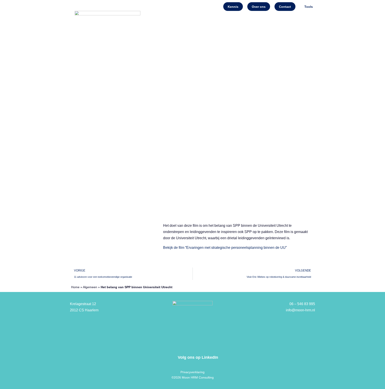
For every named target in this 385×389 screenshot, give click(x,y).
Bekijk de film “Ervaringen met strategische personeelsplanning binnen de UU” (225, 247)
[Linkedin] (170, 357)
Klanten (300, 76)
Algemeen (90, 287)
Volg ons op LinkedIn (198, 357)
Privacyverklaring (192, 372)
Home (157, 76)
